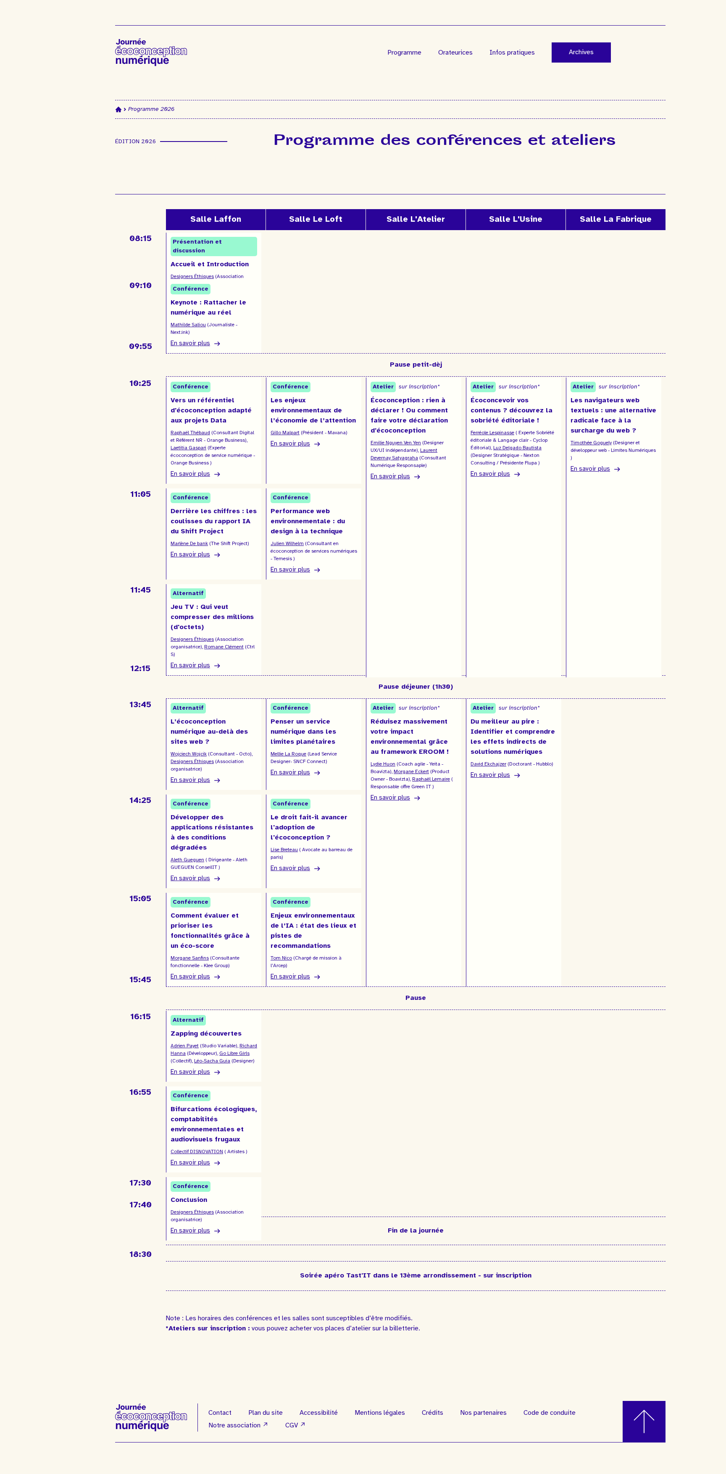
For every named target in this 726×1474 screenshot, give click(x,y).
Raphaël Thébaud (190, 432)
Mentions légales (380, 1412)
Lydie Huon (383, 764)
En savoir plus (190, 344)
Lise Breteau (284, 849)
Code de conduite (549, 1412)
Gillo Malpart (285, 432)
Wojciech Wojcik (189, 754)
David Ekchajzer (488, 764)
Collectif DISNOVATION (197, 1151)
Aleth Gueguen (187, 860)
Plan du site (265, 1412)
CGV (295, 1425)
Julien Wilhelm (287, 543)
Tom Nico (281, 958)
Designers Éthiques (192, 276)
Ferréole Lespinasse (492, 432)
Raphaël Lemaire (431, 779)
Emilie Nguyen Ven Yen (396, 443)
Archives (581, 52)
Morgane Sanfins (190, 958)
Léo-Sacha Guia (212, 1061)
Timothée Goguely (591, 443)
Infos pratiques (512, 52)
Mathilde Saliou (188, 325)
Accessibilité (319, 1412)
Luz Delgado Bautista (517, 448)
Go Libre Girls (234, 1053)
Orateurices (455, 52)
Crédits (432, 1412)
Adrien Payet (185, 1046)
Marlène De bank (189, 543)
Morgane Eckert (411, 771)
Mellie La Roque (288, 754)
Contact (219, 1412)
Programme (404, 52)
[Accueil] (118, 109)
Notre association (238, 1425)
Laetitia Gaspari (188, 448)
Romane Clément (224, 647)
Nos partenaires (483, 1412)
